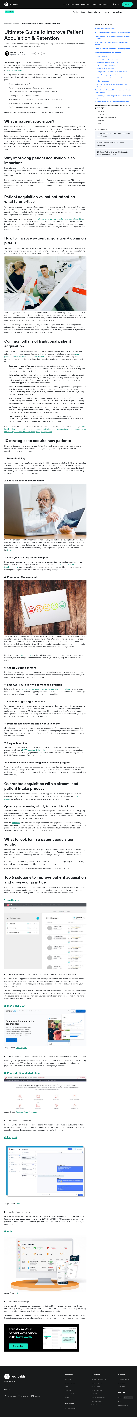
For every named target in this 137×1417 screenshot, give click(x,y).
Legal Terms (121, 1386)
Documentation (122, 1383)
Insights (67, 1397)
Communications (70, 1383)
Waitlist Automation (97, 1405)
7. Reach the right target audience (108, 75)
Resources (8, 24)
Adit (17, 1293)
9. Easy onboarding (103, 81)
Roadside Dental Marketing (26, 1112)
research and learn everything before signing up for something (45, 689)
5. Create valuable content (105, 69)
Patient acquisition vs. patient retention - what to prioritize (112, 37)
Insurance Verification (71, 1394)
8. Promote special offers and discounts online (112, 78)
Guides (15, 24)
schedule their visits (14, 70)
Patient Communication (98, 1397)
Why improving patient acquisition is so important (112, 32)
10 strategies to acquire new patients (108, 53)
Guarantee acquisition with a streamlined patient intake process (112, 91)
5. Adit (99, 124)
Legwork (19, 1203)
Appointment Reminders (99, 1379)
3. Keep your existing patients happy (109, 62)
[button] (65, 4)
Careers (125, 1398)
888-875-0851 (103, 4)
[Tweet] (34, 54)
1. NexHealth (101, 111)
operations (16, 823)
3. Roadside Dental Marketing (106, 117)
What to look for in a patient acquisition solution (112, 101)
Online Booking (96, 1386)
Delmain (10, 550)
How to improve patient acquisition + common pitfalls (111, 43)
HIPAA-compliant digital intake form (35, 750)
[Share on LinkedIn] (38, 54)
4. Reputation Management (106, 65)
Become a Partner (123, 1405)
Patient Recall (96, 1394)
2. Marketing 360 (102, 114)
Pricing (94, 4)
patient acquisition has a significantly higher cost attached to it (59, 219)
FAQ (119, 1402)
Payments (68, 1390)
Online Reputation (97, 1390)
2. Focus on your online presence (107, 59)
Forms (66, 1386)
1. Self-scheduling (102, 56)
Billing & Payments (97, 1383)
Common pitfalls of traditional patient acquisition (112, 49)
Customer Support (123, 1379)
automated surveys (25, 655)
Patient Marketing (97, 1401)
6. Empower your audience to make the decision (112, 72)
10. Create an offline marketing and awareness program (112, 85)
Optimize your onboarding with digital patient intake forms (114, 97)
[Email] (43, 54)
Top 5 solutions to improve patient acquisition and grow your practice (112, 107)
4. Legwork (100, 121)
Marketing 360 (21, 1048)
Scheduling (68, 1379)
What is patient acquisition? (105, 28)
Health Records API (70, 1408)
